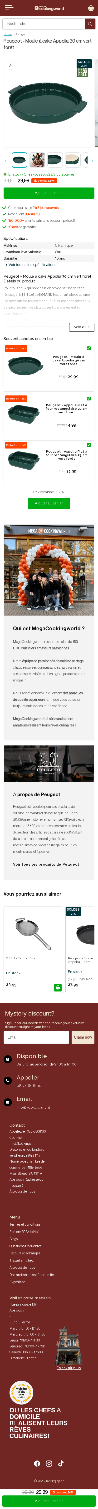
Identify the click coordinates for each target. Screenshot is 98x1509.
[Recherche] (90, 24)
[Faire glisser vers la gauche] (5, 161)
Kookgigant (55, 1481)
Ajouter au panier (49, 503)
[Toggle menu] (9, 8)
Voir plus (81, 327)
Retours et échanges (25, 1253)
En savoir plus (69, 1368)
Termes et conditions (25, 1224)
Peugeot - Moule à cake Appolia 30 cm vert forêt (69, 360)
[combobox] (49, 24)
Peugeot (22, 34)
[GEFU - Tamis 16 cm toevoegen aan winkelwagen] (58, 987)
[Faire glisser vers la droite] (93, 161)
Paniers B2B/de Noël (25, 1232)
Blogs (14, 1239)
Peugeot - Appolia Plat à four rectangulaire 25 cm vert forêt (66, 455)
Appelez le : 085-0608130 (28, 1131)
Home (8, 34)
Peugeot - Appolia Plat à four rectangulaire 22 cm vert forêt (66, 408)
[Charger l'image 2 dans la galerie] (37, 160)
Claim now (83, 1037)
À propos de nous (22, 1191)
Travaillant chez (22, 1260)
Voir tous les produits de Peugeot (46, 864)
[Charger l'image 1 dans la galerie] (19, 160)
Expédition (18, 1282)
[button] (91, 8)
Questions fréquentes (26, 1246)
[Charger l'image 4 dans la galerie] (72, 160)
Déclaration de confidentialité (32, 1275)
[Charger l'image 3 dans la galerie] (55, 160)
